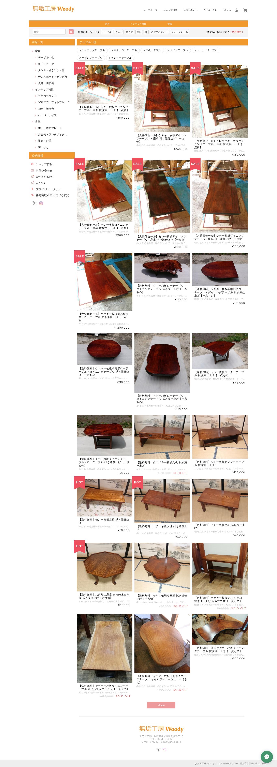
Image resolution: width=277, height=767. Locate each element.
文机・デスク (153, 50)
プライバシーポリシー (50, 189)
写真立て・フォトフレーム (54, 102)
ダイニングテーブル (93, 50)
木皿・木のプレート (50, 128)
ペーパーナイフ (47, 115)
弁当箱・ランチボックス (52, 134)
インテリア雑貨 (138, 23)
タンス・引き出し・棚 (51, 70)
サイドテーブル (178, 50)
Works (227, 10)
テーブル (107, 31)
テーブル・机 (46, 57)
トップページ (150, 10)
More (161, 705)
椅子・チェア (46, 63)
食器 (169, 23)
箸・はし (43, 147)
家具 (107, 23)
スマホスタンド (159, 31)
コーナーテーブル (207, 50)
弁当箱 (129, 31)
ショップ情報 (170, 10)
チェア (118, 31)
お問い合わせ (191, 10)
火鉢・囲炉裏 (46, 83)
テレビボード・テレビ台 (52, 76)
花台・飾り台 (46, 108)
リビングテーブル (91, 57)
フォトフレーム (179, 31)
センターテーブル (121, 57)
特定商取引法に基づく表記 (52, 195)
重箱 (139, 31)
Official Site (211, 10)
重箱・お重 (44, 140)
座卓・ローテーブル (125, 50)
